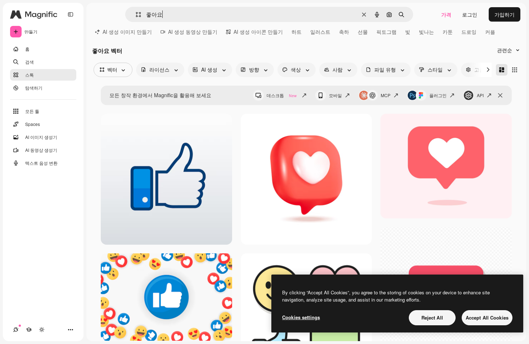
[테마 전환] (42, 329)
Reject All (432, 317)
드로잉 (468, 31)
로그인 (469, 14)
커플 (490, 31)
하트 (296, 31)
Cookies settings (301, 317)
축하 (344, 31)
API (480, 95)
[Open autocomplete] (135, 14)
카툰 (448, 31)
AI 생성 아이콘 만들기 (258, 31)
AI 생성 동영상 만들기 (192, 31)
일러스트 (320, 31)
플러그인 (438, 95)
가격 (446, 14)
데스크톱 (282, 95)
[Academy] (29, 329)
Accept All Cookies (487, 317)
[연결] (16, 329)
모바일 (335, 95)
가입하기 (504, 14)
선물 (363, 31)
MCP (385, 95)
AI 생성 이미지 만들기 (127, 31)
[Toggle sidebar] (70, 14)
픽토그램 (386, 31)
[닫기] (500, 95)
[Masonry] (501, 70)
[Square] (514, 70)
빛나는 (426, 31)
